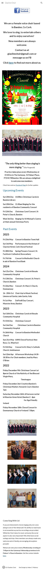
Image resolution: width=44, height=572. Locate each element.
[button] (2, 3)
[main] (22, 43)
